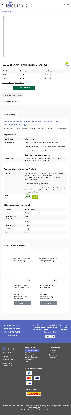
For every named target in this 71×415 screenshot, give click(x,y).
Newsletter (52, 350)
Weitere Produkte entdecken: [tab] (16, 245)
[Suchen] (58, 4)
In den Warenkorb (24, 88)
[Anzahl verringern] (3, 88)
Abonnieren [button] (50, 336)
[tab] (10, 114)
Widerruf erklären (32, 350)
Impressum (53, 357)
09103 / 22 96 (6, 357)
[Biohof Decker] (67, 65)
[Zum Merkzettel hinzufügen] (29, 280)
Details (22, 303)
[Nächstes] (64, 278)
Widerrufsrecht (30, 359)
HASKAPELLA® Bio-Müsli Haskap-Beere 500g (21, 287)
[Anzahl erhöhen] (10, 88)
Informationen (54, 348)
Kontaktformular (7, 365)
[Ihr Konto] (64, 4)
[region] (35, 36)
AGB (26, 362)
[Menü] (2, 4)
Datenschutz (53, 355)
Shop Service (30, 348)
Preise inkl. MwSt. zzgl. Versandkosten (13, 83)
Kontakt (27, 352)
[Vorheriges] (7, 278)
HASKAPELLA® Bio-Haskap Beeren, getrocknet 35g (47, 287)
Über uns (52, 352)
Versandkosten (36, 406)
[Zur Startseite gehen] (30, 4)
